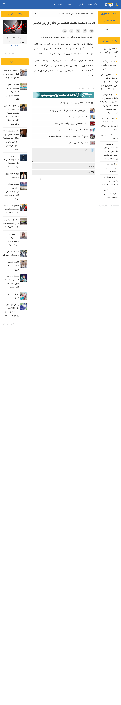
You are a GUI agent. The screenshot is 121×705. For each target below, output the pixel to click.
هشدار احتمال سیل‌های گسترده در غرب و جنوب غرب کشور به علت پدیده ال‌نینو (11, 191)
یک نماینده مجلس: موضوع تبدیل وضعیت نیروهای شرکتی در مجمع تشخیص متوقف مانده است (11, 115)
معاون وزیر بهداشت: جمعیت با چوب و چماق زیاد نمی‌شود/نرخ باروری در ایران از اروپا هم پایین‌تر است (11, 140)
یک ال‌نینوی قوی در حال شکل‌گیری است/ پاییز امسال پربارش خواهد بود (11, 310)
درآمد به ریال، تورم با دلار (109, 136)
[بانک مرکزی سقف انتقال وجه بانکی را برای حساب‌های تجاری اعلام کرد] (23, 157)
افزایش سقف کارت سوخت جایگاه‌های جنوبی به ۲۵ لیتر (11, 209)
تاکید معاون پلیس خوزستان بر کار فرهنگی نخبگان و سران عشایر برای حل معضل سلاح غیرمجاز (109, 82)
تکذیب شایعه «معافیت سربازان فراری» (12, 266)
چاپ (60, 13)
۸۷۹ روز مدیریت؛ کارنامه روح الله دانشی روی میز (109, 52)
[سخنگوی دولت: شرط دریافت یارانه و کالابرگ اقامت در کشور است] (23, 278)
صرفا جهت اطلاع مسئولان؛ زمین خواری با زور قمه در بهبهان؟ (15, 41)
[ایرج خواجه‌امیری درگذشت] (23, 175)
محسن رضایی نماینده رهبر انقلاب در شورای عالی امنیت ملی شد (11, 239)
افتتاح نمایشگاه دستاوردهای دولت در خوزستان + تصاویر (109, 65)
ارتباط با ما (58, 4)
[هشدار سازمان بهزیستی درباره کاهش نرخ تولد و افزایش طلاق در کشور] (23, 86)
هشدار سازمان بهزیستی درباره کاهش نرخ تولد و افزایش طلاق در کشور (12, 92)
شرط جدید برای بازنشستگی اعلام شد (11, 253)
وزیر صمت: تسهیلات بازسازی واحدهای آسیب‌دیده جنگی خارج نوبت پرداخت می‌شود (110, 151)
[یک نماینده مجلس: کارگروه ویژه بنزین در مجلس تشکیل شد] (23, 72)
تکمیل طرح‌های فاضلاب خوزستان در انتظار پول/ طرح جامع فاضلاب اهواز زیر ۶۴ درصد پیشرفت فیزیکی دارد (109, 103)
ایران (81, 4)
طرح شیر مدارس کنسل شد (12, 295)
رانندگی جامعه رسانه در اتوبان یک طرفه (73, 129)
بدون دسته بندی (85, 88)
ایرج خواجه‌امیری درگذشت (12, 175)
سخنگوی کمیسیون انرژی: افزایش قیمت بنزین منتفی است (11, 223)
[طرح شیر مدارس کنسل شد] (23, 296)
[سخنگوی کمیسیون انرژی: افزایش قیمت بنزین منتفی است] (23, 221)
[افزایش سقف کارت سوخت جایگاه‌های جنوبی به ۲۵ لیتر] (23, 207)
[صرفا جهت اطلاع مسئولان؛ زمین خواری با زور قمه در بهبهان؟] (15, 27)
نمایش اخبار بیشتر (106, 205)
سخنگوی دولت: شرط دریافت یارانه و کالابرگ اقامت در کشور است (11, 282)
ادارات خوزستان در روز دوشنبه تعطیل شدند (71, 123)
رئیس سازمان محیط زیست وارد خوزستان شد (110, 193)
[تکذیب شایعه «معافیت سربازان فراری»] (23, 264)
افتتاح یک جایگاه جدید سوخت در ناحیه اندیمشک (69, 136)
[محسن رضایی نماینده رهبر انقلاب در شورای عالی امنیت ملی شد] (23, 235)
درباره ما (70, 4)
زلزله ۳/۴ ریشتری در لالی (78, 142)
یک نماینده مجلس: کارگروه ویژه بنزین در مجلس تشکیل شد (11, 74)
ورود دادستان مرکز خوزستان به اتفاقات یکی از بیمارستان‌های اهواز (109, 124)
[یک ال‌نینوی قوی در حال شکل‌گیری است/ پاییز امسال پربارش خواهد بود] (23, 306)
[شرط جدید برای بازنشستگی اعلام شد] (23, 253)
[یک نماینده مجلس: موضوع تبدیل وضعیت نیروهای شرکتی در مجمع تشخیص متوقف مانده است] (23, 107)
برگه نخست (92, 4)
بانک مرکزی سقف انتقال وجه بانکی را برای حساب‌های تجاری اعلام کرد (11, 161)
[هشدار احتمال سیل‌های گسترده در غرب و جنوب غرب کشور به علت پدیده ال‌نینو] (23, 186)
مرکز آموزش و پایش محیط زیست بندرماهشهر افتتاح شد (109, 181)
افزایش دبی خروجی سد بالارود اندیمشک (110, 168)
